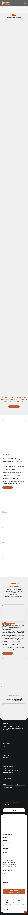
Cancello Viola (4, 265)
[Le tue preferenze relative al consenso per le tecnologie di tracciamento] (1, 686)
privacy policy (6, 804)
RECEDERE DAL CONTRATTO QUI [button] (14, 891)
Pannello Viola (4, 234)
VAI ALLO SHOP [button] (14, 406)
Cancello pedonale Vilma (7, 390)
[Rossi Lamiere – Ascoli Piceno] (5, 3)
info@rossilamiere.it (8, 769)
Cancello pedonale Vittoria (8, 203)
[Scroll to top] (25, 912)
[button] (25, 3)
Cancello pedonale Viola (7, 296)
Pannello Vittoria (5, 140)
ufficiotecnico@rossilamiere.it (10, 770)
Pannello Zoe (4, 47)
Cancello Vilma (4, 359)
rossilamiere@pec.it (8, 772)
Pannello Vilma (4, 327)
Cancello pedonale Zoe (7, 109)
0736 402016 (6, 757)
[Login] (21, 3)
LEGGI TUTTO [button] (7, 487)
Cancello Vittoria (5, 171)
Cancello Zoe (4, 78)
